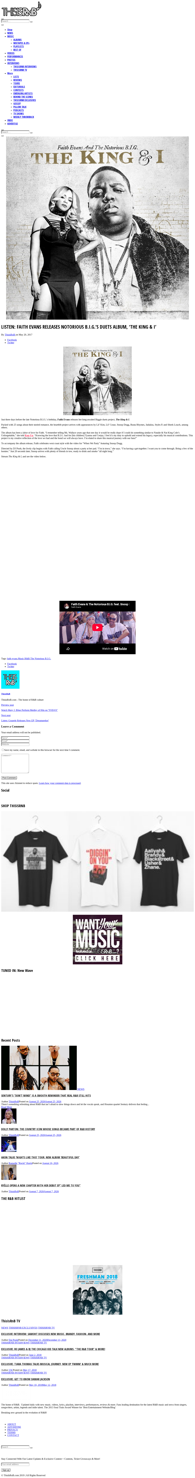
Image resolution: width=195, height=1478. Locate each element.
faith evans (12, 658)
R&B (27, 658)
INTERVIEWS (13, 63)
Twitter (10, 342)
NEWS (10, 33)
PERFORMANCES (15, 56)
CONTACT (13, 1435)
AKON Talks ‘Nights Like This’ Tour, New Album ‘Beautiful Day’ (40, 1157)
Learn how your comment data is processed (60, 783)
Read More (6, 1107)
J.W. (11, 1370)
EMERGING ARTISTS (23, 93)
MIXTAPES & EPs (21, 43)
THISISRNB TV (20, 70)
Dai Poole (13, 1340)
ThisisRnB (10, 334)
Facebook (12, 340)
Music (21, 658)
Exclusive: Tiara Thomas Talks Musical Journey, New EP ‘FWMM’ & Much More (50, 1364)
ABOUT (11, 1424)
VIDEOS (10, 53)
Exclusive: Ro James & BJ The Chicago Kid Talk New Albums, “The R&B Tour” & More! (53, 1349)
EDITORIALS (19, 86)
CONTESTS (18, 90)
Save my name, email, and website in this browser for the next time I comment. (42, 750)
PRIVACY (12, 1429)
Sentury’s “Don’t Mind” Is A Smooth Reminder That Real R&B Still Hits (46, 1095)
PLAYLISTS (18, 46)
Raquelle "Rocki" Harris (20, 1163)
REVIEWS (17, 80)
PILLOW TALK (19, 107)
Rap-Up (29, 435)
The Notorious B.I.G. (40, 658)
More (10, 73)
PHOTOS (11, 60)
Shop (9, 29)
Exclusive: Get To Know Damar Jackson (25, 1379)
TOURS (16, 83)
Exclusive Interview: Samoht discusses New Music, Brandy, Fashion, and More (50, 1334)
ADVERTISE (12, 123)
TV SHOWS (18, 113)
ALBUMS (17, 39)
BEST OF (17, 49)
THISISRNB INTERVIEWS (25, 66)
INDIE (10, 120)
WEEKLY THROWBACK (23, 117)
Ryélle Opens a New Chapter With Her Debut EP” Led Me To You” (41, 1185)
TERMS (11, 1432)
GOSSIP (17, 103)
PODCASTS (18, 110)
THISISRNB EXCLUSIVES (24, 100)
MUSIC (10, 36)
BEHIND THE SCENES (23, 96)
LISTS (16, 76)
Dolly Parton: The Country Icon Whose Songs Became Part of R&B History (48, 1129)
